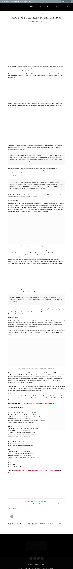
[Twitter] (4, 70)
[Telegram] (4, 67)
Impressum (36, 564)
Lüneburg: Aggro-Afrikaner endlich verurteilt (23, 503)
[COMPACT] (5, 7)
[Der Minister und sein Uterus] (56, 517)
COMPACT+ (33, 6)
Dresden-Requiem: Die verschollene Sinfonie (50, 503)
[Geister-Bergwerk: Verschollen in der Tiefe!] (16, 517)
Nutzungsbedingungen (52, 562)
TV (38, 6)
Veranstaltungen (51, 6)
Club (68, 6)
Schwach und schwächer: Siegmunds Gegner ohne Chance (36, 524)
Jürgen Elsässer (33, 21)
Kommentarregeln (32, 562)
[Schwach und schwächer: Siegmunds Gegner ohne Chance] (36, 517)
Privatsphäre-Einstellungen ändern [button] (48, 568)
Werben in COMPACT (28, 1)
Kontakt (3, 1)
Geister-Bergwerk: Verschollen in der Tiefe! (16, 524)
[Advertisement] (36, 90)
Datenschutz (41, 562)
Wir (65, 6)
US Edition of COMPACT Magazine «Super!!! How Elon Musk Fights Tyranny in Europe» (35, 470)
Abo (41, 6)
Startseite (28, 13)
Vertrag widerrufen (64, 562)
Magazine (26, 6)
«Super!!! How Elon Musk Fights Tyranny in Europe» (21, 70)
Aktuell (20, 6)
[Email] (4, 74)
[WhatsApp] (4, 77)
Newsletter (8, 1)
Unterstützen (59, 6)
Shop (45, 6)
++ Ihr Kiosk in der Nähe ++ (17, 1)
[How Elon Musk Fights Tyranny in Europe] (36, 59)
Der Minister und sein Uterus (54, 523)
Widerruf (30, 564)
